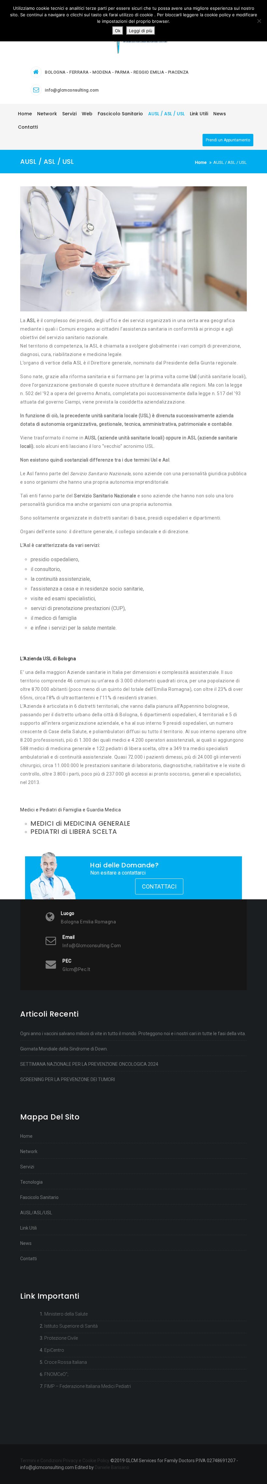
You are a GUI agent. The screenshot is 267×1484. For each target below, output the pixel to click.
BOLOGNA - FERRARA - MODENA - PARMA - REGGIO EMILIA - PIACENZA (117, 72)
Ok (117, 30)
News (26, 1243)
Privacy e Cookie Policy (86, 1460)
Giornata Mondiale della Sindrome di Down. (64, 1048)
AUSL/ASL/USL (36, 1212)
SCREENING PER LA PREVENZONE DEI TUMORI (67, 1079)
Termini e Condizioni (41, 1460)
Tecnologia (31, 1182)
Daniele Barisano (112, 1467)
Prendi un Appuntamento (228, 140)
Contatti (28, 1258)
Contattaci (159, 886)
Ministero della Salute (66, 1314)
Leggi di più (140, 30)
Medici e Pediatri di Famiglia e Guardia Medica (71, 809)
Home (26, 1136)
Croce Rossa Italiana (65, 1362)
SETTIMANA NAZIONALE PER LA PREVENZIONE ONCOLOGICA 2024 (89, 1064)
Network (28, 1151)
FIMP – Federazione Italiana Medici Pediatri (87, 1386)
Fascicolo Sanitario (39, 1197)
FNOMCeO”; (56, 1374)
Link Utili (28, 1228)
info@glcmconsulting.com (72, 90)
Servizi (27, 1166)
